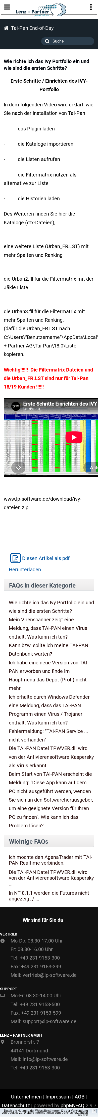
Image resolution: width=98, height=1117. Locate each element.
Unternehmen (26, 1097)
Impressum (58, 1097)
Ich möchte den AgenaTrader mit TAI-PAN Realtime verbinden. (50, 860)
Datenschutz (16, 1105)
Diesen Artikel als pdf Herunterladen (39, 564)
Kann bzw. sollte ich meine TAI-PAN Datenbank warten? (48, 649)
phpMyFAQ (72, 1105)
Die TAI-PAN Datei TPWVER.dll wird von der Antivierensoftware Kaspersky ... (51, 878)
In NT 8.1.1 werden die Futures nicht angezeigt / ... (49, 896)
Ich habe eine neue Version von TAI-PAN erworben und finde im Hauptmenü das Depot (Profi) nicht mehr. (48, 675)
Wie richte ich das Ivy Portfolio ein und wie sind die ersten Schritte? (51, 607)
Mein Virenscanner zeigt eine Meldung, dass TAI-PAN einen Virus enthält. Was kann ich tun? (48, 628)
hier (85, 1115)
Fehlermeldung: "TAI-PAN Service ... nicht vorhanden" (48, 735)
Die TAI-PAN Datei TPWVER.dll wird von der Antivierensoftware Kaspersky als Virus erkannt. (51, 757)
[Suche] (46, 41)
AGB (79, 1097)
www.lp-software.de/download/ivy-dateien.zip (42, 503)
